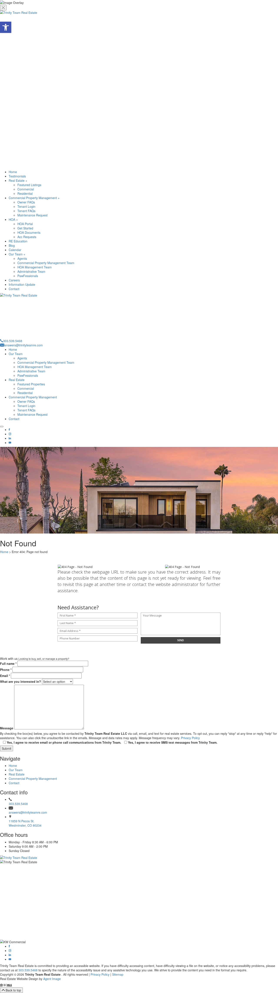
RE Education (18, 241)
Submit (6, 748)
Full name (8, 663)
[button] (5, 27)
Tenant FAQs (26, 211)
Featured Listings (29, 185)
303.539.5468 (18, 804)
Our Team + (17, 254)
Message (6, 728)
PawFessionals (27, 276)
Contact (14, 289)
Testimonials (17, 176)
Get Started (25, 228)
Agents (22, 258)
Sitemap (117, 974)
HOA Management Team (34, 267)
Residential (25, 193)
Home (13, 172)
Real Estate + (18, 180)
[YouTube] (10, 442)
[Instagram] (10, 434)
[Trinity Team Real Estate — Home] (139, 857)
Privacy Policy (190, 738)
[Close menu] (3, 7)
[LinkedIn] (10, 438)
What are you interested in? (20, 681)
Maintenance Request (32, 215)
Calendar (15, 250)
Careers (14, 280)
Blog (12, 245)
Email (5, 675)
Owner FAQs (26, 202)
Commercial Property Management (33, 397)
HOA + (13, 219)
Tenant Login (26, 206)
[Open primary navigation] (1, 426)
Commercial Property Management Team (45, 263)
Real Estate (17, 380)
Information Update (22, 284)
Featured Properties (31, 384)
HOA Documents (28, 232)
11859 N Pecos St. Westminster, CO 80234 (25, 823)
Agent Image (52, 979)
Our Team (16, 354)
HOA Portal (25, 224)
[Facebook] (9, 429)
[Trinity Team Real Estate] (139, 90)
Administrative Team (31, 271)
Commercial (25, 189)
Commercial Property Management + (34, 198)
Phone (6, 669)
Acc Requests (26, 237)
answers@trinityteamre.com (28, 812)
